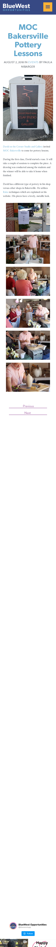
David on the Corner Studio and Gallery (23, 146)
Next (28, 412)
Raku (5, 192)
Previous (28, 406)
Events (33, 62)
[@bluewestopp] (13, 926)
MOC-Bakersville (12, 150)
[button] (47, 7)
